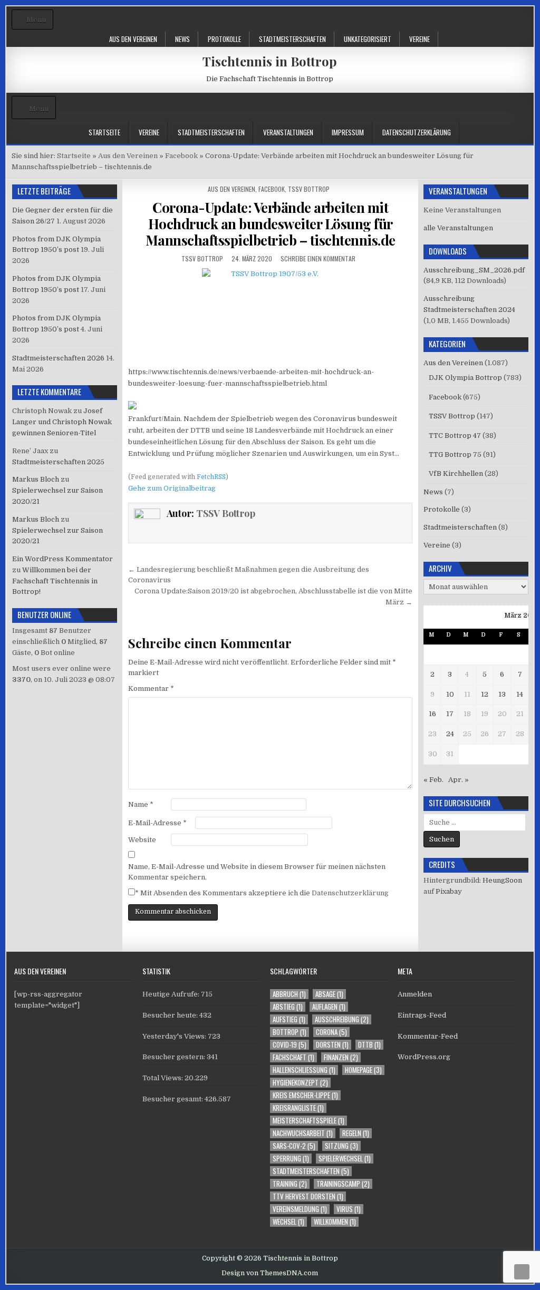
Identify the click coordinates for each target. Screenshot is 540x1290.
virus (348, 1209)
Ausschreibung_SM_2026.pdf (474, 270)
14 (519, 694)
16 (432, 714)
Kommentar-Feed (428, 1036)
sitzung (341, 1146)
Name (140, 804)
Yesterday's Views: (175, 1036)
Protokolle (224, 39)
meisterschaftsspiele (308, 1121)
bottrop (289, 1032)
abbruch (289, 994)
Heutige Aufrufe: (171, 994)
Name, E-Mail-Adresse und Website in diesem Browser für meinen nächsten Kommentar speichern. (256, 872)
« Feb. (433, 780)
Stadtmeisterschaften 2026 (58, 358)
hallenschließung (304, 1070)
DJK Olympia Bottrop (465, 378)
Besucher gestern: (174, 1057)
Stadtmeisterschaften (292, 39)
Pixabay (449, 891)
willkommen (335, 1222)
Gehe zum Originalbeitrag (172, 488)
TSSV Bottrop (309, 188)
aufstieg (289, 1019)
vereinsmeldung (300, 1209)
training (290, 1184)
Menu (36, 20)
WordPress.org (424, 1057)
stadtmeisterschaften (311, 1171)
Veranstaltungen (288, 132)
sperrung (291, 1159)
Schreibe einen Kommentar (318, 258)
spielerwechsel (345, 1159)
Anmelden (415, 994)
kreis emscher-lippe (305, 1095)
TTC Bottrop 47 (455, 435)
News (182, 39)
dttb (369, 1045)
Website (142, 840)
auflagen (328, 1007)
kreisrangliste (298, 1108)
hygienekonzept (300, 1083)
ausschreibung (342, 1019)
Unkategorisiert (367, 39)
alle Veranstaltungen (458, 228)
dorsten (332, 1045)
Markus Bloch (35, 479)
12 (484, 694)
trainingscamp (343, 1184)
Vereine (419, 39)
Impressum (348, 132)
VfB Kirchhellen (456, 473)
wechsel (288, 1222)
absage (329, 994)
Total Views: (163, 1078)
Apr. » (458, 780)
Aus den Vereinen (133, 39)
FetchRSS (211, 477)
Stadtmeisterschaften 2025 (58, 462)
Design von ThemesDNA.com (269, 1273)
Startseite (104, 132)
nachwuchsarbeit (303, 1133)
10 (450, 694)
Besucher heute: (170, 1015)
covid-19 (289, 1045)
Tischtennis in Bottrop (269, 61)
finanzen (341, 1057)
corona (331, 1032)
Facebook (271, 188)
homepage (363, 1070)
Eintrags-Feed (422, 1015)
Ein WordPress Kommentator (62, 559)
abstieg (288, 1007)
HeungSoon (502, 880)
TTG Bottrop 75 (455, 454)
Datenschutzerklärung (416, 132)
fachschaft (293, 1057)
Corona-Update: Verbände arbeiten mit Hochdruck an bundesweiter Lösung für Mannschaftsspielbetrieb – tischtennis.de (271, 223)
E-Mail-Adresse (157, 823)
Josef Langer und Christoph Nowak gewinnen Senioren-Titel (62, 422)
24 (450, 734)
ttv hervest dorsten (308, 1196)
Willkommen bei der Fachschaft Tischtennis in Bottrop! (55, 581)
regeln (355, 1133)
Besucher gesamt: (173, 1099)
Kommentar (151, 688)
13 (502, 694)
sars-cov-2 (294, 1146)
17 (450, 714)
